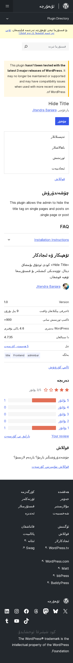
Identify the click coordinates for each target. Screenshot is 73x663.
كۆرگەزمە (27, 492)
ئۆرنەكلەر (28, 499)
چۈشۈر (62, 121)
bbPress (61, 576)
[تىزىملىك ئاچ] (6, 6)
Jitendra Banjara (44, 110)
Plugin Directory (58, 18)
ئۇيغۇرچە (53, 601)
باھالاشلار (58, 147)
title (8, 355)
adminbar (33, 355)
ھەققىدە (63, 492)
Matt (63, 568)
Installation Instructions (51, 240)
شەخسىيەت (61, 513)
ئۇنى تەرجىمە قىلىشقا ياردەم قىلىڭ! (29, 31)
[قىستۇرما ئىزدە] (26, 46)
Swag (28, 548)
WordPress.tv (57, 548)
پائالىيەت (28, 534)
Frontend (18, 355)
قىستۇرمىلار (26, 506)
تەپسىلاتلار (58, 137)
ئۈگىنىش (63, 526)
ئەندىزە (29, 513)
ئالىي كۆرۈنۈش (58, 367)
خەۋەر (64, 499)
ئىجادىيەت (58, 168)
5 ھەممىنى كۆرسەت (16, 346)
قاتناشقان (27, 526)
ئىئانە (29, 541)
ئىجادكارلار (62, 541)
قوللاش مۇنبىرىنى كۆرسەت (50, 466)
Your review (60, 436)
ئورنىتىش (59, 158)
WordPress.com (55, 561)
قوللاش (60, 179)
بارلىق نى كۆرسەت (17, 436)
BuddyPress (58, 583)
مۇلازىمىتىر (62, 506)
